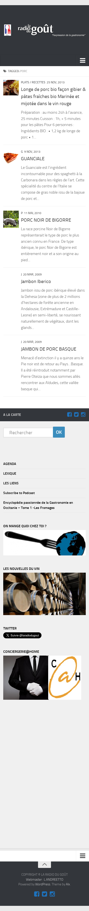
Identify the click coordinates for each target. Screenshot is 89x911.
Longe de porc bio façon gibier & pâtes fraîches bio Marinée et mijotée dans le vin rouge (53, 96)
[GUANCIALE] (11, 157)
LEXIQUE (9, 473)
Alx (68, 884)
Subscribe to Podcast (19, 493)
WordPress (42, 884)
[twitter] (76, 414)
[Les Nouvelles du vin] (44, 614)
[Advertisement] (35, 775)
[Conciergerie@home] (42, 699)
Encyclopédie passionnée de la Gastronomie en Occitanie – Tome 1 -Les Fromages (38, 505)
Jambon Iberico (36, 281)
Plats (25, 82)
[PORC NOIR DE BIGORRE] (11, 219)
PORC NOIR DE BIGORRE (46, 220)
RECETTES (38, 82)
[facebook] (69, 414)
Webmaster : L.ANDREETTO (44, 879)
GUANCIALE (32, 159)
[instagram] (83, 414)
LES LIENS (11, 483)
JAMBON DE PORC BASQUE (48, 349)
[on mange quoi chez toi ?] (44, 554)
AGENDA (9, 464)
